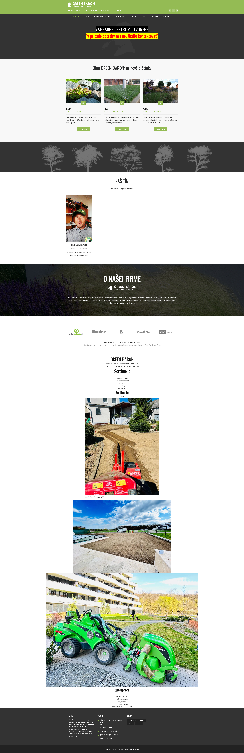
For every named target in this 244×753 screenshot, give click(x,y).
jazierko (142, 720)
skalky (130, 724)
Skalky (68, 109)
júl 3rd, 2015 (69, 111)
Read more (83, 129)
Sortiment (120, 17)
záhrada (138, 724)
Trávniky (107, 109)
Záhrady (146, 109)
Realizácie (134, 17)
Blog (145, 17)
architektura (132, 720)
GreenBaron (80, 111)
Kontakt (166, 17)
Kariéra (155, 17)
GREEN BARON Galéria (103, 17)
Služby (87, 17)
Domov (76, 17)
